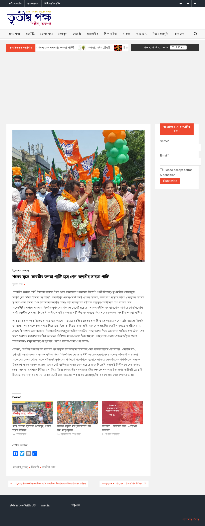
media (45, 505)
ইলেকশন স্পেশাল (20, 270)
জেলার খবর (46, 34)
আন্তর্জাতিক (92, 34)
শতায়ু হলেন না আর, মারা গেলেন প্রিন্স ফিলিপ (121, 483)
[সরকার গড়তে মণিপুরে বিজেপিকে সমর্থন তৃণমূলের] (77, 412)
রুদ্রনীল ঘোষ (48, 467)
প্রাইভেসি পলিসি (191, 519)
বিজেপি (35, 467)
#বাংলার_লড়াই (20, 467)
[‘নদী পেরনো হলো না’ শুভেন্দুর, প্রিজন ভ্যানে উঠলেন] (32, 412)
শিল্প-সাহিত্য (110, 34)
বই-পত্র (76, 505)
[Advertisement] (102, 88)
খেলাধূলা (62, 34)
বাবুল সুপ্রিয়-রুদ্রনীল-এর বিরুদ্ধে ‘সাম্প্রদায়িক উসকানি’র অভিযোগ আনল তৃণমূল (50, 483)
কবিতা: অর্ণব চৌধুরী (85, 47)
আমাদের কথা (33, 3)
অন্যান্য (140, 34)
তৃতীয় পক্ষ (17, 284)
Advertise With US (23, 505)
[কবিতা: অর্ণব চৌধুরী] (69, 47)
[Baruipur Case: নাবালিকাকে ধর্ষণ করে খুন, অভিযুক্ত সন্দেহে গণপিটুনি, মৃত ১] (104, 47)
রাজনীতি (30, 34)
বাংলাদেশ (179, 34)
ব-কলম (127, 34)
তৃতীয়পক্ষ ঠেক (15, 3)
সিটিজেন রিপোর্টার (52, 3)
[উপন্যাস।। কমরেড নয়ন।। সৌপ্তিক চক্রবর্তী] (122, 412)
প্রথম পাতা (14, 34)
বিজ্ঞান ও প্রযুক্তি (161, 34)
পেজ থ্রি (77, 34)
